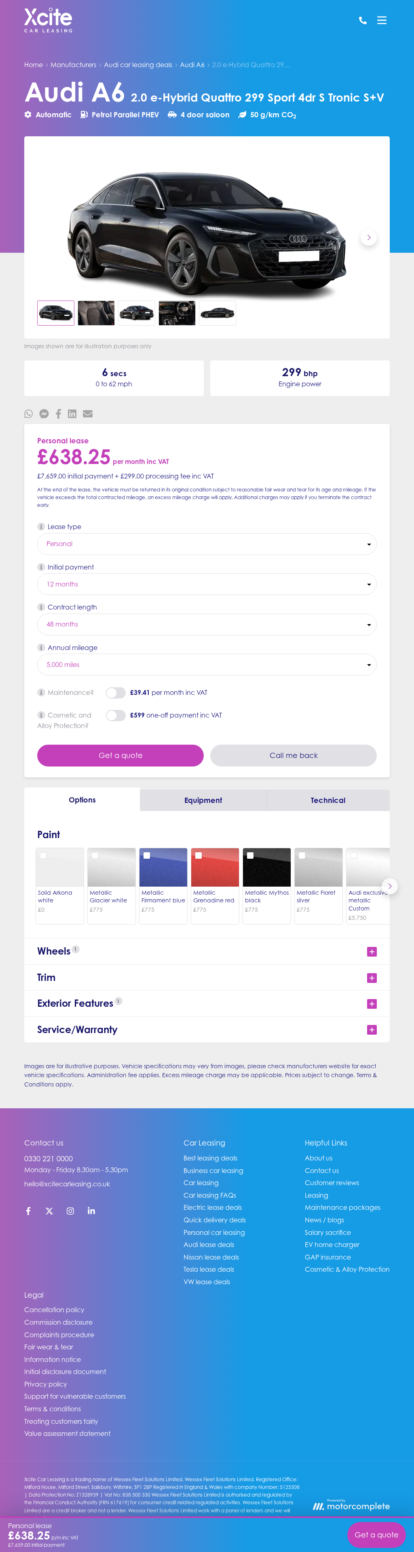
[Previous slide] (45, 237)
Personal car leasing (214, 1232)
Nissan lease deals (211, 1257)
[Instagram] (70, 1213)
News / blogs (324, 1220)
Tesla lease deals (209, 1269)
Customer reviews (332, 1183)
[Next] (390, 886)
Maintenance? (71, 692)
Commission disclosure (58, 1322)
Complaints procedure (59, 1335)
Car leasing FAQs (210, 1195)
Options (82, 799)
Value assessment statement (67, 1433)
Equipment (203, 800)
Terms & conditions (52, 1409)
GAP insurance (328, 1257)
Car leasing (201, 1183)
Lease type (64, 527)
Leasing (316, 1195)
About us (318, 1158)
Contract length (72, 607)
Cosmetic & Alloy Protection (347, 1269)
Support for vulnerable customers (75, 1396)
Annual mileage (72, 648)
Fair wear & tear (48, 1347)
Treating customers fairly (61, 1421)
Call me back (294, 755)
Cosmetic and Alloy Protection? (64, 720)
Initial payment (71, 567)
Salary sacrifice (328, 1232)
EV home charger (332, 1245)
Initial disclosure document (65, 1372)
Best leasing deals (210, 1158)
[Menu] (382, 20)
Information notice (52, 1359)
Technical (328, 800)
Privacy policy (45, 1384)
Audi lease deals (209, 1245)
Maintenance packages (342, 1207)
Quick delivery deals (215, 1220)
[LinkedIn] (91, 1213)
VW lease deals (207, 1282)
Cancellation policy (54, 1310)
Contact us (322, 1171)
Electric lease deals (213, 1207)
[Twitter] (49, 1213)
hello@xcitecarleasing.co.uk (67, 1184)
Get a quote (121, 755)
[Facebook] (28, 1213)
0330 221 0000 (48, 1158)
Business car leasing (213, 1171)
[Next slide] (369, 237)
